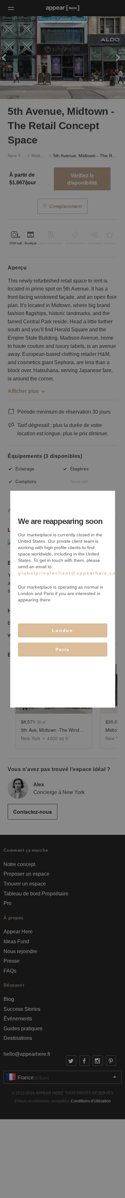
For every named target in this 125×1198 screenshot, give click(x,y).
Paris (62, 649)
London (62, 630)
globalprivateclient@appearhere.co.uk (71, 573)
